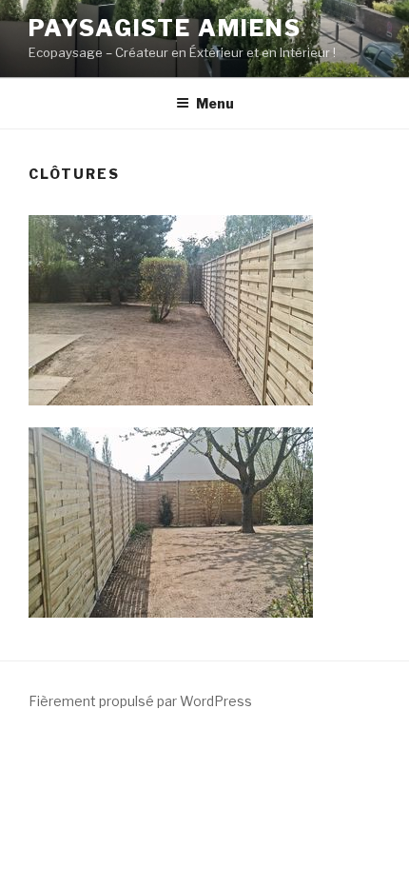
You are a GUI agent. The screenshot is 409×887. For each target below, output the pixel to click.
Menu (215, 103)
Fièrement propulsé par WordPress (140, 701)
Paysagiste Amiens (165, 28)
